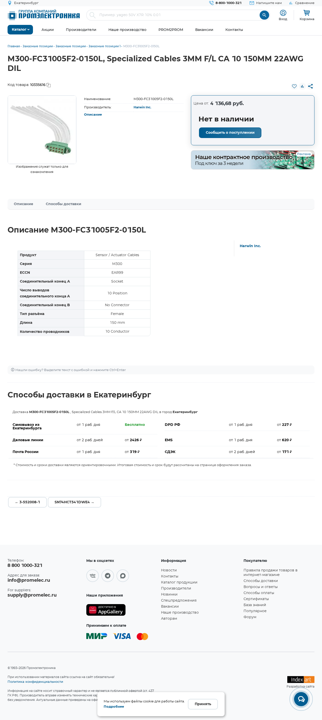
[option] (42, 130)
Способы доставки (63, 204)
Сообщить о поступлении (230, 132)
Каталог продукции (179, 582)
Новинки (169, 594)
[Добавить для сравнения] (302, 86)
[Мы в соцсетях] (92, 575)
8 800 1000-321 (25, 565)
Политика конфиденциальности (35, 682)
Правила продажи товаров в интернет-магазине (271, 573)
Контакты (169, 576)
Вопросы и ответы (261, 587)
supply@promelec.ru (32, 595)
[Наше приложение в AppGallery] (121, 610)
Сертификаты (256, 599)
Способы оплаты (259, 593)
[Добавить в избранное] (294, 86)
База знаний (255, 605)
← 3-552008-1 (27, 502)
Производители (176, 588)
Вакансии (170, 606)
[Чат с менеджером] (301, 699)
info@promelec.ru (29, 580)
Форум (250, 617)
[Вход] (283, 13)
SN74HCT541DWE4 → (74, 502)
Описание (93, 114)
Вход (283, 19)
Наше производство (180, 612)
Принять (203, 704)
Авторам (169, 618)
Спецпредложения (178, 600)
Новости (169, 570)
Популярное (255, 611)
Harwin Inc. (142, 107)
